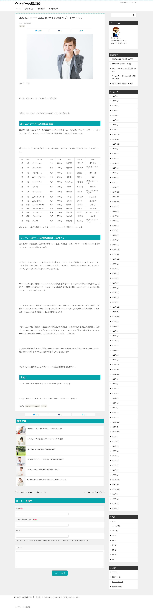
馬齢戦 (114, 555)
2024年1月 (115, 245)
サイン (44, 406)
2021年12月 (116, 364)
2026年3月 (115, 120)
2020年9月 (115, 436)
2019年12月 (116, 480)
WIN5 (113, 521)
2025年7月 (115, 158)
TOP (24, 597)
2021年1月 (115, 417)
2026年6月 (115, 105)
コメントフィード (117, 582)
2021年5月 (115, 398)
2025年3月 (115, 177)
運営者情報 (41, 9)
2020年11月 (115, 427)
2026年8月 (115, 96)
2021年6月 (115, 393)
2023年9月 (115, 264)
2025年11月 (115, 139)
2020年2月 (115, 470)
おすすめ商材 (116, 526)
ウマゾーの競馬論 (27, 3)
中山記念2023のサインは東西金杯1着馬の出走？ (41, 449)
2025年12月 (116, 134)
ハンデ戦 (115, 531)
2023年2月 (115, 297)
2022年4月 (115, 345)
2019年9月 (115, 494)
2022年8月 (115, 326)
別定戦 (22, 26)
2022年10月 (116, 316)
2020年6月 (115, 451)
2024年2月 (115, 240)
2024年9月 (115, 206)
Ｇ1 (113, 559)
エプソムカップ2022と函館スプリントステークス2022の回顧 (45, 439)
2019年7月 (115, 503)
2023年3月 (115, 292)
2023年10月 (116, 259)
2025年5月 (115, 168)
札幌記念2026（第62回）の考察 (122, 59)
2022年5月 (115, 340)
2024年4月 (115, 230)
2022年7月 (115, 331)
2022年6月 (115, 336)
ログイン (115, 572)
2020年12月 (116, 422)
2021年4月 (115, 403)
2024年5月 (115, 225)
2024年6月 (115, 221)
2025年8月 (115, 153)
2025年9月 (115, 149)
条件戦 (114, 550)
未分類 (114, 545)
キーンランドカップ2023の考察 (93, 492)
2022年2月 (115, 355)
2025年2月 (115, 182)
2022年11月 (115, 312)
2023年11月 (115, 254)
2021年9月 (115, 379)
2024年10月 (116, 201)
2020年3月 (115, 465)
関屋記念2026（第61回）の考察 (122, 83)
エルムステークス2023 (32, 406)
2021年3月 (115, 408)
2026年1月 (115, 129)
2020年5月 (115, 456)
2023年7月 (115, 273)
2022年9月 (115, 321)
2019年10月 (116, 489)
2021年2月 (115, 412)
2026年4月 (115, 115)
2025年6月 (115, 163)
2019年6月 (115, 508)
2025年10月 (116, 144)
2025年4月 (115, 173)
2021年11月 (115, 369)
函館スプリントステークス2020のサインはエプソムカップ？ (44, 429)
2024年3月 (115, 235)
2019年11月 (115, 484)
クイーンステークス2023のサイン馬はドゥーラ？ (31, 492)
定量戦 (114, 540)
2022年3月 (115, 350)
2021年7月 (115, 388)
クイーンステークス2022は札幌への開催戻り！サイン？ (43, 469)
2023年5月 (115, 283)
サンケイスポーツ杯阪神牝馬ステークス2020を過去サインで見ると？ (47, 479)
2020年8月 (115, 441)
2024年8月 (115, 211)
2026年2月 (115, 125)
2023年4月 (115, 288)
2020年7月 (115, 446)
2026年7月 (115, 101)
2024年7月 (115, 216)
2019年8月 (115, 499)
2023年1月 (115, 302)
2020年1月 (115, 475)
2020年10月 (116, 432)
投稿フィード (116, 577)
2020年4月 (115, 460)
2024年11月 (115, 197)
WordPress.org (117, 586)
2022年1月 (115, 360)
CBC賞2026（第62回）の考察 (121, 64)
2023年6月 (115, 278)
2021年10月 (116, 374)
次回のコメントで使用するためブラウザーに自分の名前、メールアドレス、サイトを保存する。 (53, 540)
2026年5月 (115, 110)
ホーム (18, 9)
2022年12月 (116, 307)
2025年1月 (115, 187)
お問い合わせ (29, 9)
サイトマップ (53, 9)
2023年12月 (116, 249)
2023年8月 (115, 269)
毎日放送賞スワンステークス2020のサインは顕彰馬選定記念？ (45, 459)
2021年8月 (115, 384)
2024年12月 (116, 192)
